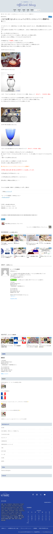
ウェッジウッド (15, 505)
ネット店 (3, 454)
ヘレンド (8, 512)
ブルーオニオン (11, 510)
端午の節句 (3, 520)
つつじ (5, 504)
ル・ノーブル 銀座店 (15, 269)
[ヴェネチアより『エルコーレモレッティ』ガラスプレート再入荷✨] (3, 405)
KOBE (28, 10)
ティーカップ (16, 508)
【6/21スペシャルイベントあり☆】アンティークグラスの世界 (13, 419)
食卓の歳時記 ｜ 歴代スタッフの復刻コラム (10, 430)
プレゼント (3, 512)
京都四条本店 (4, 441)
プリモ (16, 510)
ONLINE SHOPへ (47, 502)
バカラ (2, 510)
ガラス (2, 507)
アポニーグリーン (16, 504)
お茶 (2, 504)
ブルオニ (6, 510)
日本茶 (13, 518)
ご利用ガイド (3, 528)
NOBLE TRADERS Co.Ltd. (43, 528)
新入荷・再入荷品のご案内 (6, 518)
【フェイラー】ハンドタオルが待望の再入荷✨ (10, 410)
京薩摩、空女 (20, 515)
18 (31, 518)
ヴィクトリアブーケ (13, 515)
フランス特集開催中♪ (5, 391)
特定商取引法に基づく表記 (13, 528)
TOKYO (14, 10)
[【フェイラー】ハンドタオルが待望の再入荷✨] (3, 414)
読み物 (32, 10)
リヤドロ (10, 513)
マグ (20, 512)
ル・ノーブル (15, 513)
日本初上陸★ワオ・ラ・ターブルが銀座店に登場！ (11, 382)
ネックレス (21, 508)
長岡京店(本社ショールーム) (7, 444)
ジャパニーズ (3, 508)
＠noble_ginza (5, 197)
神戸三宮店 (3, 451)
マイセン (17, 512)
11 (31, 516)
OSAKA (23, 10)
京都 (2, 447)
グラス (21, 507)
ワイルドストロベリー (5, 515)
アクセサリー (9, 504)
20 (38, 518)
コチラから (8, 191)
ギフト (18, 507)
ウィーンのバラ (8, 505)
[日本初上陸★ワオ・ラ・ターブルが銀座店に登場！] (3, 386)
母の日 (16, 518)
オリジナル (20, 505)
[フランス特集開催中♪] (3, 395)
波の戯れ (20, 518)
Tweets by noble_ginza (5, 470)
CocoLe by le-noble (5, 434)
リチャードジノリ (4, 513)
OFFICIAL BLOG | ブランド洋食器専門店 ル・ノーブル (34, 531)
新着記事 (3, 378)
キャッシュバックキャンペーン (10, 507)
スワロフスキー (10, 508)
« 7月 (27, 522)
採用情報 (35, 528)
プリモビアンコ (21, 510)
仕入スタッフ (4, 437)
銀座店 (3, 219)
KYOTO (19, 10)
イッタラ (3, 505)
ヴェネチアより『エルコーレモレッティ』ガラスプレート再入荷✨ (14, 401)
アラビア (21, 504)
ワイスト (20, 513)
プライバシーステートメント (25, 528)
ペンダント (12, 512)
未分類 (2, 457)
